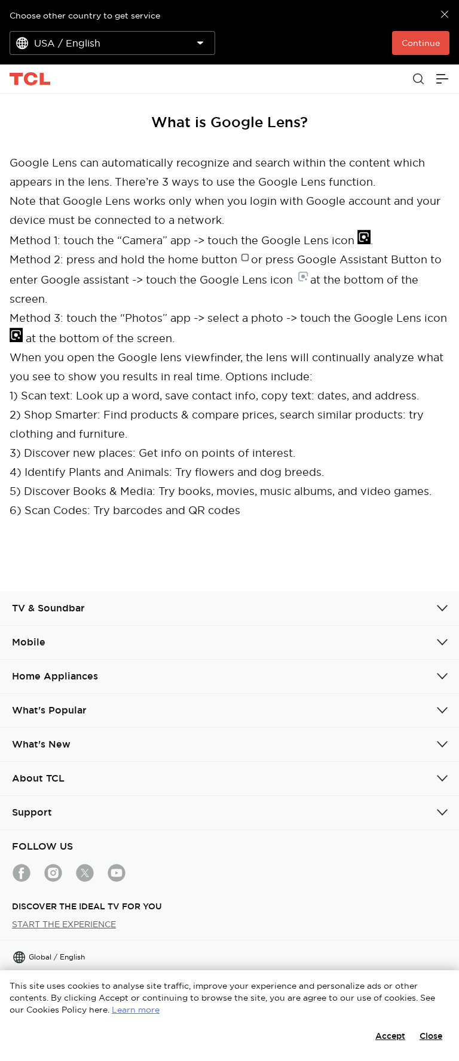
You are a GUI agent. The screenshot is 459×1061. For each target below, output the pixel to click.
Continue (421, 43)
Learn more (136, 1009)
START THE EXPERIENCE (64, 924)
